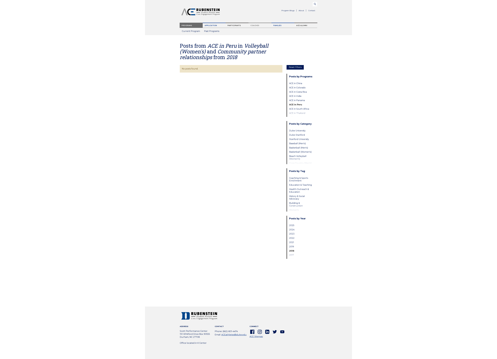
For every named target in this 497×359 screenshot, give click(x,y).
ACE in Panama (297, 100)
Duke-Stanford (297, 135)
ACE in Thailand (297, 113)
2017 (291, 255)
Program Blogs (287, 10)
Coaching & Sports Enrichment (298, 179)
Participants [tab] (234, 25)
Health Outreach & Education (299, 190)
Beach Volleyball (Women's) (297, 157)
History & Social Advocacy (297, 197)
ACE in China (295, 83)
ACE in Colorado (297, 87)
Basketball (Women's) (300, 152)
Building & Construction (296, 204)
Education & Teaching (300, 185)
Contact (311, 10)
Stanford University (299, 139)
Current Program (191, 31)
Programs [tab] (187, 25)
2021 (291, 242)
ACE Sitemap (256, 336)
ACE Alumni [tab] (301, 25)
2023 (291, 234)
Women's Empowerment (297, 211)
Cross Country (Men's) (300, 163)
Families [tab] (277, 25)
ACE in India (295, 96)
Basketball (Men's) (298, 148)
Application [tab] (211, 25)
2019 (291, 246)
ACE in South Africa (299, 109)
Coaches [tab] (254, 25)
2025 (291, 225)
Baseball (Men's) (297, 143)
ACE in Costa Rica (298, 92)
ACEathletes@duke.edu (234, 334)
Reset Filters (295, 67)
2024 (291, 229)
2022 (291, 238)
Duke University (297, 130)
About (302, 11)
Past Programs (212, 32)
